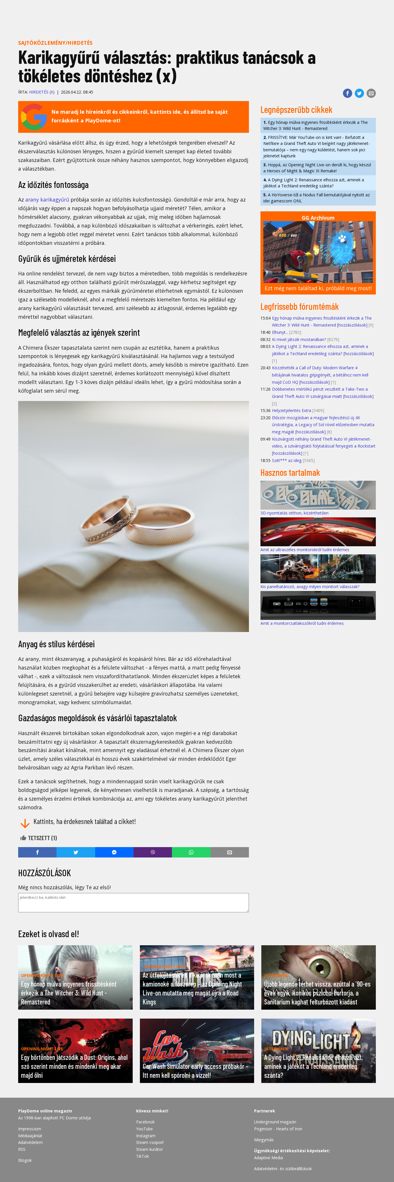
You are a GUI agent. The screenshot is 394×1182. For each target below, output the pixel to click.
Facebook (145, 1122)
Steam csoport (150, 1142)
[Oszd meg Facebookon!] (347, 93)
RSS (21, 1149)
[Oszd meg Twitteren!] (359, 93)
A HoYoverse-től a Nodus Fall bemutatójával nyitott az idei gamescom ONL (316, 198)
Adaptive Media (268, 1157)
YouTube (144, 1128)
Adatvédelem (30, 1142)
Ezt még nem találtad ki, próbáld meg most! (318, 288)
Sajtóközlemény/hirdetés (55, 42)
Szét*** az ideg (287, 460)
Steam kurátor (149, 1149)
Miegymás (264, 1139)
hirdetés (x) (42, 92)
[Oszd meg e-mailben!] (371, 93)
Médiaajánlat (30, 1135)
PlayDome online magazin (45, 1111)
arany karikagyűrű (47, 199)
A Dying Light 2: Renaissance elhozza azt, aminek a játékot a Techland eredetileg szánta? (313, 183)
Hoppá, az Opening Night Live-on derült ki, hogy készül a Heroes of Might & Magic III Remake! (317, 168)
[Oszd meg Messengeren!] (114, 852)
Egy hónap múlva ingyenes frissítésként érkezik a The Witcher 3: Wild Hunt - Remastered (315, 125)
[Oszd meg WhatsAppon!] (191, 852)
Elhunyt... (280, 332)
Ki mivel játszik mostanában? (299, 339)
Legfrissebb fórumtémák (299, 306)
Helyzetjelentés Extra (291, 410)
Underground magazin (275, 1122)
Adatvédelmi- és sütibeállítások (283, 1168)
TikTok (142, 1156)
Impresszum (29, 1128)
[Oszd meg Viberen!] (153, 852)
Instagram (145, 1135)
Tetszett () (42, 837)
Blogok (25, 1160)
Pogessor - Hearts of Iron (278, 1128)
